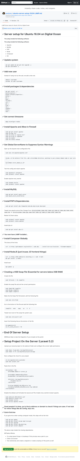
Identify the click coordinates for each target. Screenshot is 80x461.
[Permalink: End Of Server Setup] (3, 332)
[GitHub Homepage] (6, 457)
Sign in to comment (52, 449)
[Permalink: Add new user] (3, 71)
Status (32, 456)
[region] (40, 237)
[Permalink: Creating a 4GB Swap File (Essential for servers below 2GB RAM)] (3, 272)
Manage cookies (53, 456)
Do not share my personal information (66, 456)
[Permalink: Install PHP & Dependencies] (3, 201)
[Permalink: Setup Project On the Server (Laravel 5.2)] (3, 341)
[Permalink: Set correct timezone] (3, 117)
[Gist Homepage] (5, 3)
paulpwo (9, 13)
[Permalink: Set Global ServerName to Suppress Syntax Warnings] (3, 145)
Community (37, 456)
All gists (36, 2)
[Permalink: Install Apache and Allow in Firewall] (3, 127)
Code (6, 20)
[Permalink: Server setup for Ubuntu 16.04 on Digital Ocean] (3, 34)
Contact (47, 456)
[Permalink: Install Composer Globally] (3, 238)
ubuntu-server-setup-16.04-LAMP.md (27, 13)
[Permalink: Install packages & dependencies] (3, 86)
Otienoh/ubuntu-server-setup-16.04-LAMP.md (21, 15)
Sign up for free (8, 449)
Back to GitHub (43, 2)
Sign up (76, 2)
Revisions (15, 20)
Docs (43, 456)
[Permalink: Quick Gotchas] (3, 412)
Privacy (23, 456)
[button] (64, 21)
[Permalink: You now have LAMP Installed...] (3, 234)
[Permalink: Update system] (3, 60)
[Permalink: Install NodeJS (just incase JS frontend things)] (3, 252)
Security (28, 456)
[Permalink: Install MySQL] (3, 189)
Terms (19, 456)
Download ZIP (73, 20)
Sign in (70, 2)
